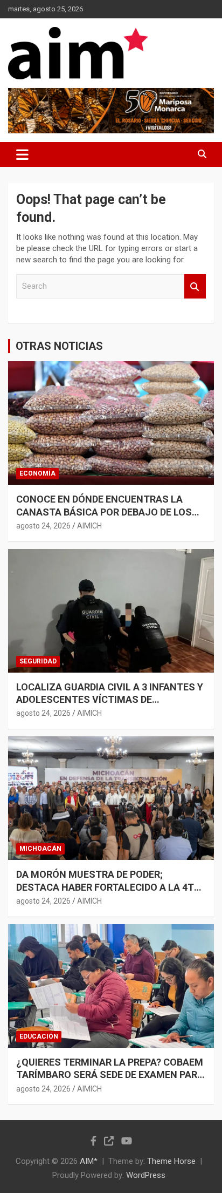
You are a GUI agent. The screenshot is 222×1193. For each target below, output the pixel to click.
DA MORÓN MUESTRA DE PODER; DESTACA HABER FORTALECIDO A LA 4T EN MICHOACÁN (105, 887)
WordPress (145, 1175)
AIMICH (89, 525)
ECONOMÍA (37, 473)
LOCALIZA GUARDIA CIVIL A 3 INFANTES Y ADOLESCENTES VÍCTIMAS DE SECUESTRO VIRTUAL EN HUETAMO (109, 699)
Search (195, 286)
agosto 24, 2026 (43, 525)
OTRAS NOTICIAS (59, 346)
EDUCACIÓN (38, 1036)
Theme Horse (171, 1161)
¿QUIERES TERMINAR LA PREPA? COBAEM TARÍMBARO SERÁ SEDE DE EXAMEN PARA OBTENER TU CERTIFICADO (110, 1074)
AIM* (89, 1161)
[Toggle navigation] (22, 154)
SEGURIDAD (38, 661)
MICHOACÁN (40, 848)
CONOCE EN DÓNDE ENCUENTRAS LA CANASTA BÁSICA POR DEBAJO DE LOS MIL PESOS (104, 511)
